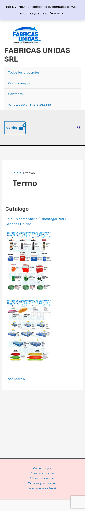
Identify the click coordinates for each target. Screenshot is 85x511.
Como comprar (20, 83)
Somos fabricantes (42, 473)
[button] (79, 127)
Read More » (15, 378)
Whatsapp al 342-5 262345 (29, 104)
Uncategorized (52, 219)
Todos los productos (24, 72)
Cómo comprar (42, 468)
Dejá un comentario (21, 219)
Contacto (15, 94)
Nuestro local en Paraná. (42, 488)
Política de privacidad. (43, 478)
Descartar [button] (57, 13)
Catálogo (17, 209)
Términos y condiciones (42, 483)
